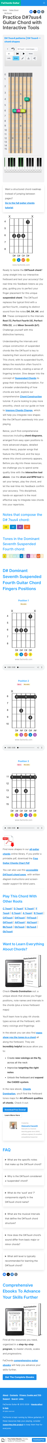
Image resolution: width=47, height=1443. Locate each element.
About (5, 1395)
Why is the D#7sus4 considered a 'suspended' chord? (23, 1178)
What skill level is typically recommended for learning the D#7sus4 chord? (21, 1261)
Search (15, 1399)
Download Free (38, 1440)
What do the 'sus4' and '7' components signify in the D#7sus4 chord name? (20, 1197)
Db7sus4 (20, 927)
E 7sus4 (29, 908)
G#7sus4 (8, 922)
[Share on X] (35, 11)
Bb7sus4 (7, 927)
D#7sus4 (20, 917)
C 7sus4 (7, 908)
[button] (44, 3)
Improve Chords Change (19, 410)
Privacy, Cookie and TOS (30, 1395)
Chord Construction (31, 396)
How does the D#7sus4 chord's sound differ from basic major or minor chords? (23, 1240)
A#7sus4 (20, 922)
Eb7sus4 (31, 927)
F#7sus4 (32, 917)
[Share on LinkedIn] (38, 11)
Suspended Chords (25, 378)
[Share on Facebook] (31, 11)
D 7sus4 (18, 908)
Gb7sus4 (8, 931)
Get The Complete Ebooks (19, 1377)
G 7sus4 (16, 913)
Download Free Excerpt (15, 1110)
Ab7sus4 (32, 922)
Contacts (14, 1395)
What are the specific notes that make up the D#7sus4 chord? (23, 1162)
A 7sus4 (27, 913)
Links (21, 1399)
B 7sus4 (38, 913)
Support (6, 1399)
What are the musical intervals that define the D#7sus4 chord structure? (22, 1219)
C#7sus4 (8, 917)
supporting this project (13, 1424)
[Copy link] (42, 11)
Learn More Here (12, 1115)
